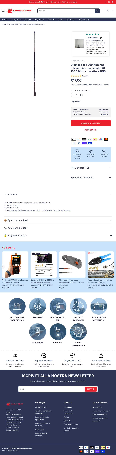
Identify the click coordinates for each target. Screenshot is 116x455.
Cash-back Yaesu (71, 424)
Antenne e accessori (101, 411)
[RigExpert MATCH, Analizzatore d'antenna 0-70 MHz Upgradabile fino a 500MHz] (15, 264)
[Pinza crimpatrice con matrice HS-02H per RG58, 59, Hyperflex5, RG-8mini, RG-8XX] (101, 264)
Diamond (81, 61)
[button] (3, 11)
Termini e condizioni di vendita (43, 412)
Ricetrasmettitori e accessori (100, 419)
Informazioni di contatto (41, 434)
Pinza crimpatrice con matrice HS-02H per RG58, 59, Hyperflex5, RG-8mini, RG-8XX (100, 282)
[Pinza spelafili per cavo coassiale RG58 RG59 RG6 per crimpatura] (72, 264)
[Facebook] (105, 2)
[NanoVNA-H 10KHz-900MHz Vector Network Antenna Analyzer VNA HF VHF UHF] (44, 264)
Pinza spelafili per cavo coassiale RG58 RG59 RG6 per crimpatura (71, 282)
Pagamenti (39, 19)
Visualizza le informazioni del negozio (104, 111)
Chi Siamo (70, 19)
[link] (14, 404)
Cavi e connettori (100, 415)
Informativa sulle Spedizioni (42, 418)
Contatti (51, 19)
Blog (60, 19)
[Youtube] (112, 2)
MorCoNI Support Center (71, 429)
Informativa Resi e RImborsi (42, 424)
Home (4, 19)
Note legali (39, 429)
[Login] (108, 11)
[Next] (113, 267)
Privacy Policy (41, 407)
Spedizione (87, 85)
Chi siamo (68, 407)
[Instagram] (109, 2)
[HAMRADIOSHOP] (19, 10)
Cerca (66, 417)
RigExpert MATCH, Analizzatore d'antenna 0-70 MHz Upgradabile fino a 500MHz (15, 282)
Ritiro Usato (84, 19)
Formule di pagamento (68, 412)
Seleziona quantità (80, 91)
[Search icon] (97, 10)
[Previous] (3, 267)
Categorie (15, 19)
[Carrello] (112, 11)
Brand (27, 19)
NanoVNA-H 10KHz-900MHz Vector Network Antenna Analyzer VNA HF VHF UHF (42, 282)
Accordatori (97, 407)
